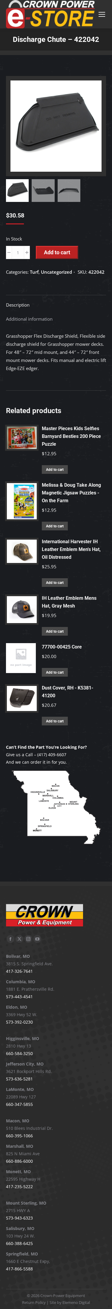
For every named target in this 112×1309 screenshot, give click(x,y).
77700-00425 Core (62, 647)
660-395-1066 (19, 1135)
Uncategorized (56, 272)
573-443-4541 (19, 996)
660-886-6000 (19, 1161)
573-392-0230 (19, 1022)
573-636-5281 (19, 1079)
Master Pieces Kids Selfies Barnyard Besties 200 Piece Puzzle (71, 436)
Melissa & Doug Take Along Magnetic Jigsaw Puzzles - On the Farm (71, 492)
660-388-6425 (19, 1243)
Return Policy (34, 1302)
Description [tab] (18, 305)
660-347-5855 (19, 1104)
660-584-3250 (19, 1053)
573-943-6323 (19, 1218)
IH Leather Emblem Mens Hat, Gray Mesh (69, 602)
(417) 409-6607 (51, 754)
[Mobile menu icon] (102, 14)
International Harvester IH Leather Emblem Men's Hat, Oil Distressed (71, 549)
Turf (34, 272)
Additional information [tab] (29, 319)
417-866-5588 (19, 1269)
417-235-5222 (19, 1186)
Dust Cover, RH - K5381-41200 (67, 691)
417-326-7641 (19, 971)
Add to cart (57, 252)
